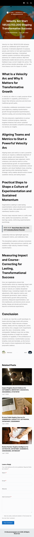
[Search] (27, 3)
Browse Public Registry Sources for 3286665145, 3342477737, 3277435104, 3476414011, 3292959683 (15, 419)
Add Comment (6, 497)
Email (4, 481)
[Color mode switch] (24, 3)
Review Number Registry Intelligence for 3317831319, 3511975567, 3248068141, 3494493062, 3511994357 (15, 449)
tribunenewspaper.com (13, 532)
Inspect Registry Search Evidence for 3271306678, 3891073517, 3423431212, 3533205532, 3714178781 (15, 390)
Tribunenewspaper (17, 14)
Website (4, 489)
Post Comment (8, 523)
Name (4, 473)
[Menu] (31, 3)
